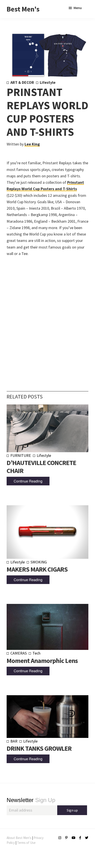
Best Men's (23, 9)
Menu (78, 8)
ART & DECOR (22, 82)
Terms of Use (26, 843)
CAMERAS (18, 653)
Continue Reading (28, 481)
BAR (13, 741)
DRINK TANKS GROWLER (39, 748)
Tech (36, 653)
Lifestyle (47, 82)
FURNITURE (20, 455)
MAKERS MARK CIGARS (37, 569)
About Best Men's (19, 838)
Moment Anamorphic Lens (42, 660)
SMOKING (38, 562)
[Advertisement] (47, 317)
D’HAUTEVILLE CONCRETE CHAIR (41, 466)
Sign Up (31, 800)
